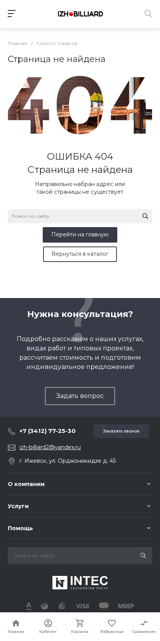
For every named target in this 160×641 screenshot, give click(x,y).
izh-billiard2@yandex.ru (50, 447)
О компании (26, 484)
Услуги (18, 506)
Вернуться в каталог (80, 253)
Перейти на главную (80, 234)
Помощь (20, 528)
